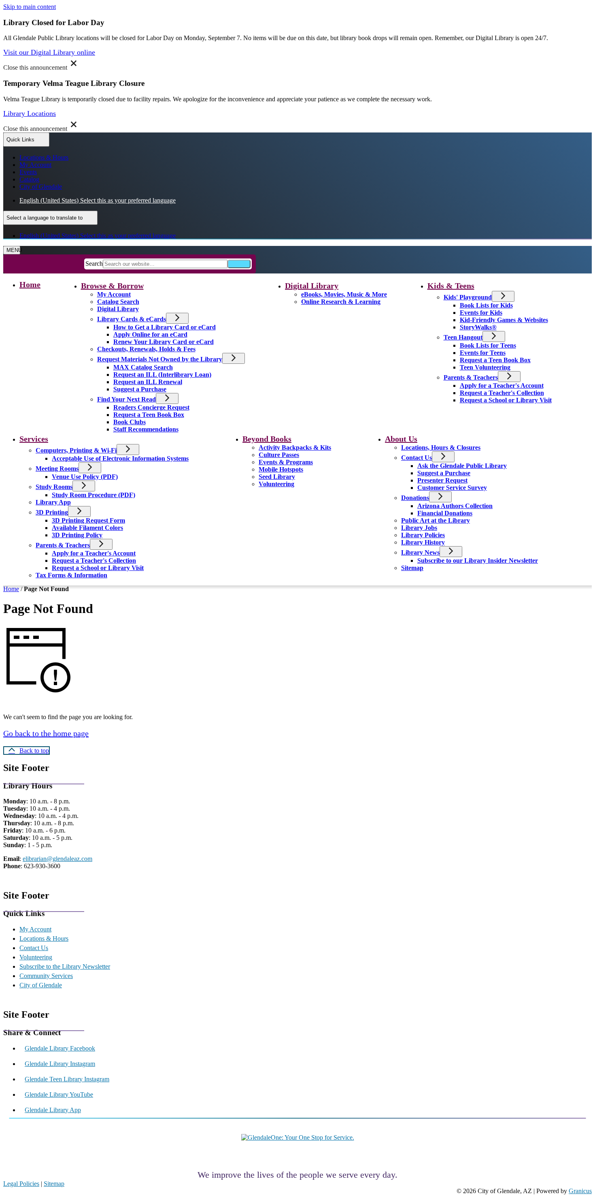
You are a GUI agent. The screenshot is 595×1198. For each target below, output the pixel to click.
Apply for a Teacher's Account (502, 385)
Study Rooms (54, 486)
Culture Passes (279, 454)
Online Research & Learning (340, 301)
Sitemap (412, 567)
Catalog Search (118, 301)
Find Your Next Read (126, 399)
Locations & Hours (43, 938)
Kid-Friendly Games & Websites (504, 319)
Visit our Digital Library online (49, 52)
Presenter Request (442, 480)
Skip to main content (29, 6)
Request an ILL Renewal (147, 381)
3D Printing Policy (77, 535)
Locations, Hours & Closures (440, 447)
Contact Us (416, 457)
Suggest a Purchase (139, 389)
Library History (423, 542)
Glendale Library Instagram (60, 1063)
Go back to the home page (46, 733)
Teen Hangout (463, 337)
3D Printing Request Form (88, 520)
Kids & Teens (450, 285)
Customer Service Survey (452, 487)
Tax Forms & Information (71, 575)
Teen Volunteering (485, 367)
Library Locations (29, 113)
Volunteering (276, 483)
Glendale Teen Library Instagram (67, 1079)
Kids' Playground (468, 297)
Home (11, 588)
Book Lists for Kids (486, 305)
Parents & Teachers (471, 377)
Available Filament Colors (87, 527)
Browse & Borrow (112, 285)
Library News (420, 552)
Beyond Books (266, 438)
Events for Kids (481, 312)
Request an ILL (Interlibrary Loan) (162, 374)
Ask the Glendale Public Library (462, 465)
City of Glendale (40, 985)
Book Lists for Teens (488, 345)
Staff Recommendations (145, 429)
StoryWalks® (478, 327)
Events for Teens (483, 352)
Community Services (46, 975)
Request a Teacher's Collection (502, 392)
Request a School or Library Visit (506, 400)
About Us (401, 438)
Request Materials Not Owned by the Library (159, 359)
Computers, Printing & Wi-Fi (76, 450)
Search (94, 263)
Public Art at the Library (435, 520)
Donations (415, 497)
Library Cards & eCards (131, 319)
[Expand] (156, 285)
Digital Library (118, 308)
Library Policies (423, 535)
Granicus (580, 1190)
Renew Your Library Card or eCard (163, 341)
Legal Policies (21, 1183)
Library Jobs (419, 527)
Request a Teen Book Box (148, 414)
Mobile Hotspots (281, 469)
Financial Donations (444, 513)
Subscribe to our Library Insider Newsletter (477, 560)
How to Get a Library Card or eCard (164, 327)
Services (33, 438)
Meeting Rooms (57, 468)
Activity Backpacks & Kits (295, 447)
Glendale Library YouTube (59, 1094)
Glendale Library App (53, 1109)
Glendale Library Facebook (60, 1048)
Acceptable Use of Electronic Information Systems (120, 458)
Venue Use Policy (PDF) (85, 476)
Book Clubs (129, 422)
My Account (114, 294)
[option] (305, 200)
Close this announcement (35, 67)
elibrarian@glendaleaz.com (57, 858)
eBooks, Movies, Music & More (344, 294)
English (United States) (97, 200)
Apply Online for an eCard (150, 334)
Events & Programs (286, 462)
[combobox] (50, 218)
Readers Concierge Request (151, 407)
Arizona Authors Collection (455, 505)
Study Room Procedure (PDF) (93, 494)
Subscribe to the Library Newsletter (64, 966)
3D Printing (52, 512)
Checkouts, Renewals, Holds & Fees (146, 349)
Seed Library (277, 476)
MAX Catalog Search (143, 367)
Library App (53, 502)
